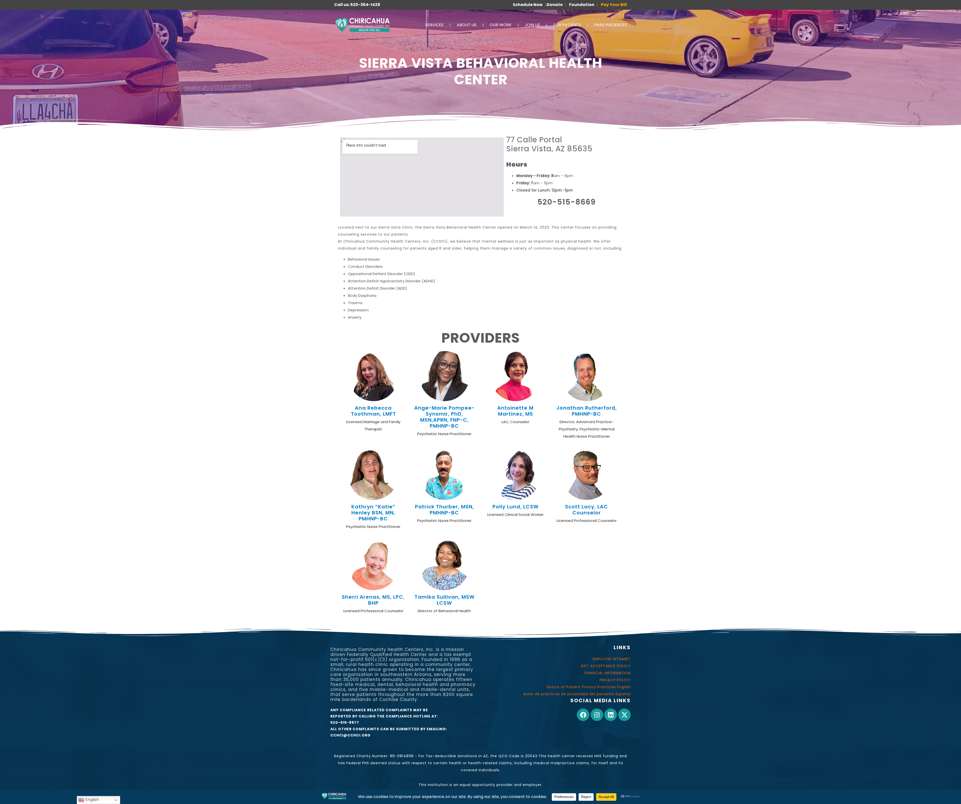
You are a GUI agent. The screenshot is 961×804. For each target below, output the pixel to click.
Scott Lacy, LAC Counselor (586, 509)
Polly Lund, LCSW (516, 506)
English (91, 799)
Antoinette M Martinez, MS (515, 410)
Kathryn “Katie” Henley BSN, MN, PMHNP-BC (373, 512)
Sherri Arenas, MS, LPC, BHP (373, 599)
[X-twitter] (624, 714)
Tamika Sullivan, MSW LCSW (444, 599)
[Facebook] (583, 714)
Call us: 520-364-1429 (357, 5)
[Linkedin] (610, 714)
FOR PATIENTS (567, 25)
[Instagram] (597, 714)
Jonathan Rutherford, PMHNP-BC (586, 410)
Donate (555, 5)
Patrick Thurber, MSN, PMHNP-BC (444, 509)
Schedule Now (528, 5)
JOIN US (532, 25)
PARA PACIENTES (610, 25)
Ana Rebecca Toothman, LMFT (373, 410)
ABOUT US (466, 25)
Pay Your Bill (614, 5)
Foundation (581, 5)
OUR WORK (501, 25)
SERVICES (434, 25)
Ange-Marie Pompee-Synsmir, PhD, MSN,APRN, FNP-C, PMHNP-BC (444, 416)
